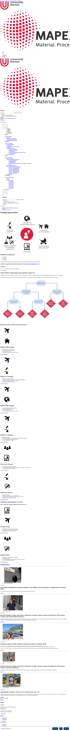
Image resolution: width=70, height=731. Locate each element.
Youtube (4, 724)
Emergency (5, 719)
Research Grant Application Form (31, 264)
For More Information (4, 354)
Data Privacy (5, 718)
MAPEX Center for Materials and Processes (8, 118)
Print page (2, 700)
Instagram (4, 725)
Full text (3, 114)
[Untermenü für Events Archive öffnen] (12, 180)
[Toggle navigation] (0, 108)
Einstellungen (55, 728)
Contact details (3, 713)
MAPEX (4, 270)
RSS (1, 699)
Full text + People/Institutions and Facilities (9, 116)
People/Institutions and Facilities (7, 115)
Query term (2, 112)
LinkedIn (4, 726)
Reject (61, 728)
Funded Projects (5, 564)
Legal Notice (5, 717)
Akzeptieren (66, 728)
